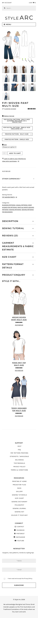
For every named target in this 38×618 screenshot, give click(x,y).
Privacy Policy (19, 467)
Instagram (20, 537)
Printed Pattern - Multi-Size (17, 134)
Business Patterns (8, 205)
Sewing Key (19, 512)
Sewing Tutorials (19, 495)
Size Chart (19, 498)
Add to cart (15, 153)
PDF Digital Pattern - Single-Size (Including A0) (16, 128)
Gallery (19, 491)
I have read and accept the (20, 578)
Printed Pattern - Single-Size (17, 139)
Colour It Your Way (19, 515)
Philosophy (19, 505)
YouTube (20, 541)
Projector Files (19, 485)
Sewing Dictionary (19, 502)
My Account (7, 3)
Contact (20, 527)
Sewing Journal (19, 508)
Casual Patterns (22, 205)
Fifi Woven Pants (8, 197)
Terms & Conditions (19, 470)
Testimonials (19, 463)
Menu (8, 24)
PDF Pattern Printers (19, 453)
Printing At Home (19, 481)
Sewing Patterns (15, 209)
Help (19, 446)
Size (4, 145)
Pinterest (20, 533)
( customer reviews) (9, 108)
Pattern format (8, 116)
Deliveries (19, 460)
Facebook (20, 530)
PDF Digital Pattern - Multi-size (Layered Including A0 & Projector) (17, 121)
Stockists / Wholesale (19, 456)
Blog (19, 488)
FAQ (19, 450)
